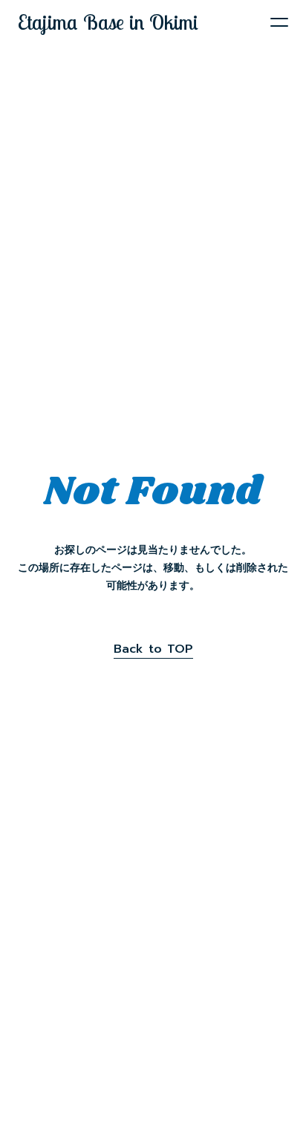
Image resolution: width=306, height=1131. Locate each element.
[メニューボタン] (279, 22)
